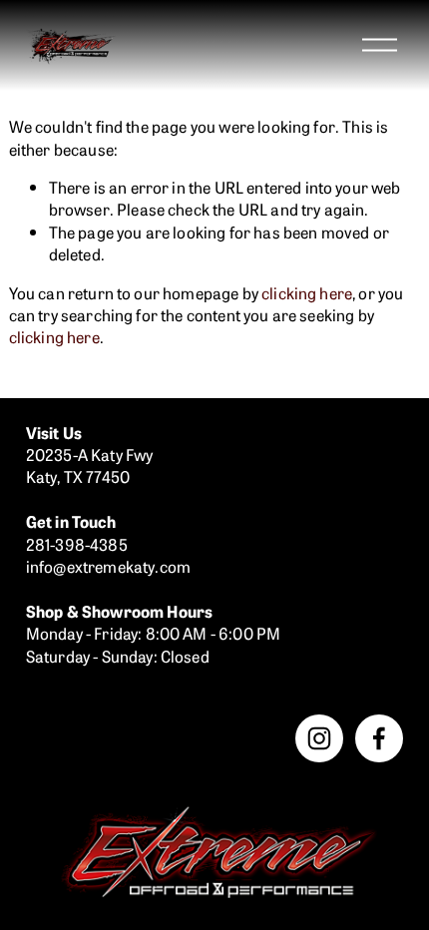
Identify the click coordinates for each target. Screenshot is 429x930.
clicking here (306, 292)
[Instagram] (319, 738)
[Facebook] (379, 738)
